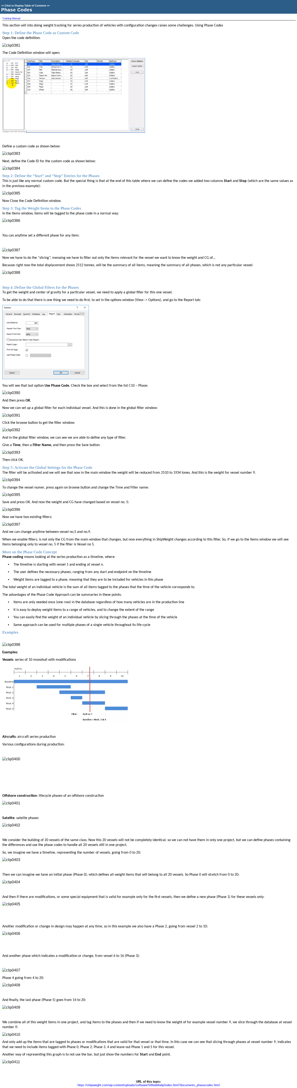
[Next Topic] (292, 8)
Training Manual (11, 18)
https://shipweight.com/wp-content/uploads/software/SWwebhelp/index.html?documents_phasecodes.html (148, 1085)
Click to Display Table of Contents (25, 5)
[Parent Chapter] (285, 8)
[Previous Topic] (277, 8)
